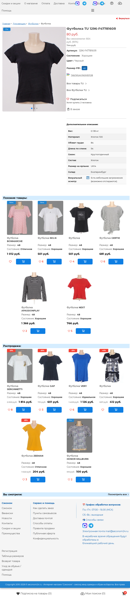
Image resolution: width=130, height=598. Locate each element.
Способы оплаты (42, 523)
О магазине (31, 3)
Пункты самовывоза (44, 513)
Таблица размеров (13, 556)
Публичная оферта (44, 533)
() (36, 593)
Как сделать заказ (43, 508)
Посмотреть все (117, 494)
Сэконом (7, 508)
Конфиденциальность (46, 538)
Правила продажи (44, 528)
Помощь (6, 10)
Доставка (59, 3)
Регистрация (9, 551)
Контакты (73, 3)
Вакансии (7, 513)
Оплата (46, 3)
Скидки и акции (11, 3)
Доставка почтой (43, 518)
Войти (100, 3)
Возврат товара (11, 561)
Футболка (12, 238)
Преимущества (11, 533)
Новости (7, 518)
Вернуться (124, 18)
